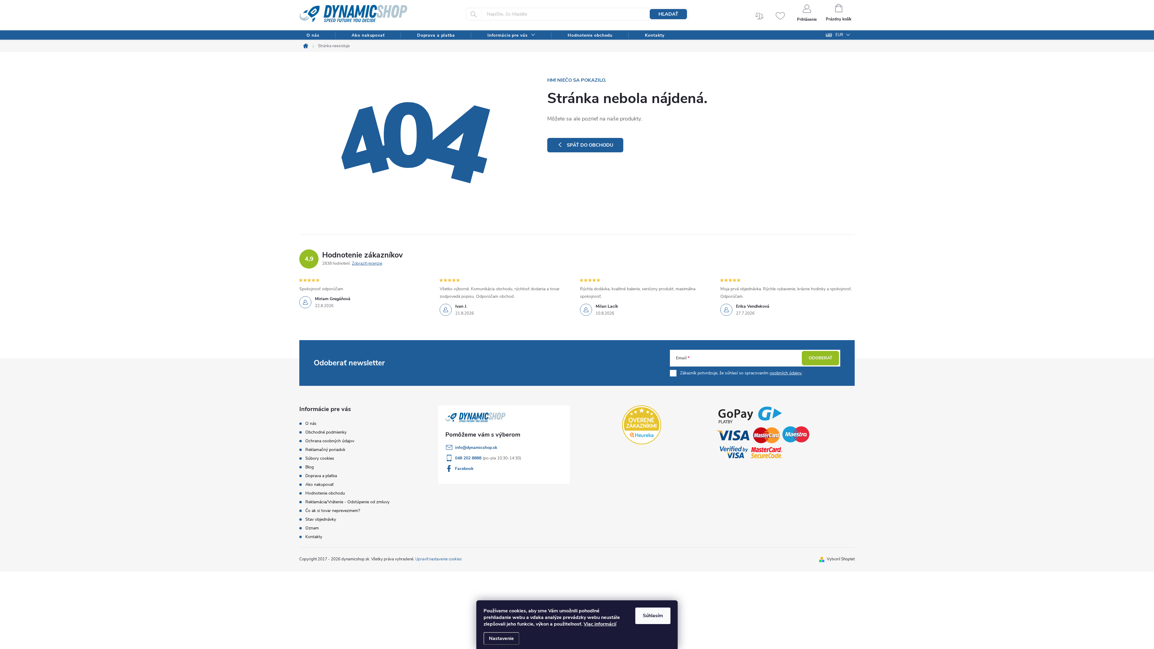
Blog (309, 467)
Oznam (312, 528)
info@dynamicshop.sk (476, 447)
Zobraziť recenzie (367, 263)
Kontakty (313, 537)
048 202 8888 (469, 458)
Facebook (464, 468)
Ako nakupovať (319, 484)
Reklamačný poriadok (325, 449)
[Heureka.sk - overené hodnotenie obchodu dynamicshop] (641, 424)
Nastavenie (501, 638)
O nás (310, 423)
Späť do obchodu (590, 145)
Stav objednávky (320, 519)
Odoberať (820, 358)
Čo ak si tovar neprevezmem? (332, 510)
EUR (839, 35)
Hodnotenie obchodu (325, 493)
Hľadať (668, 14)
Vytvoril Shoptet (841, 559)
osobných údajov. (786, 373)
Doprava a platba (321, 476)
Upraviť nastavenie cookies (438, 559)
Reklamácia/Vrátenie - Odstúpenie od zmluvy (347, 502)
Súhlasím (653, 615)
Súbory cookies (319, 458)
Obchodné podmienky (326, 432)
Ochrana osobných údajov (329, 441)
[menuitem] (312, 35)
